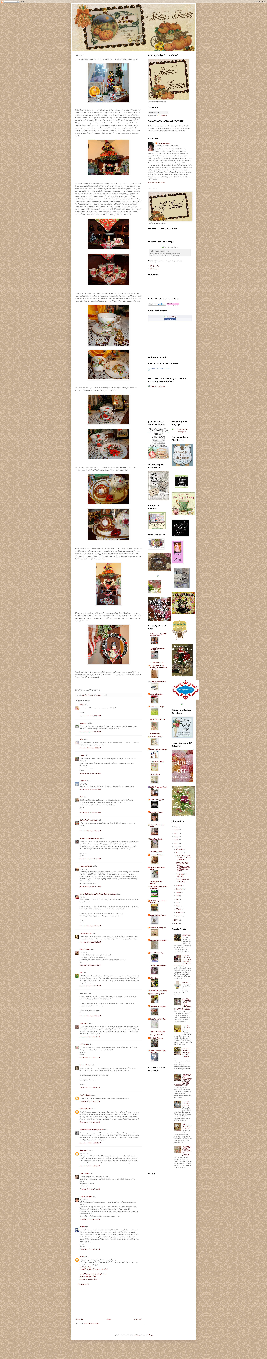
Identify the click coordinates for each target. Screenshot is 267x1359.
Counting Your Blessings (158, 749)
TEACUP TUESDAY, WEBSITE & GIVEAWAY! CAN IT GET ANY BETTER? (182, 961)
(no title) (185, 982)
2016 (176, 830)
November (179, 853)
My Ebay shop (155, 266)
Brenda (82, 1226)
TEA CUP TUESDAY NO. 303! (186, 1103)
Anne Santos (84, 1150)
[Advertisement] (108, 1302)
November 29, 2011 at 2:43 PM (90, 812)
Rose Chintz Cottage (157, 953)
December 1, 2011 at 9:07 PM (90, 1057)
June (178, 899)
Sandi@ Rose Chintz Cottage (89, 838)
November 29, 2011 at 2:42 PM (90, 789)
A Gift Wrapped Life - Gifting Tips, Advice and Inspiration (158, 667)
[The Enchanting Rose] (158, 459)
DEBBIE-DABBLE (157, 762)
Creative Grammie (86, 1196)
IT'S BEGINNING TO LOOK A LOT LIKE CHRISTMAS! (183, 858)
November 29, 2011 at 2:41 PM (90, 773)
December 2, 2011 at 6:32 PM (90, 1101)
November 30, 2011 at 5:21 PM (90, 1016)
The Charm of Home (157, 994)
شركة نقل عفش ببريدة (88, 1276)
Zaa (81, 972)
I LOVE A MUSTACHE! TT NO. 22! (187, 1126)
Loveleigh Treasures (157, 855)
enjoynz (137, 1335)
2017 (176, 826)
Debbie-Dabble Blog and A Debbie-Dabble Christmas (98, 894)
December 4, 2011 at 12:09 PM (90, 1143)
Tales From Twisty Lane (158, 990)
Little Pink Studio (156, 851)
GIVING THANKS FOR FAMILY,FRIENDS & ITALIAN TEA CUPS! (183, 867)
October (179, 885)
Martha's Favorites (164, 143)
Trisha (82, 704)
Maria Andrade (85, 949)
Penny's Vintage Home (158, 915)
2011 (176, 846)
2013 (176, 840)
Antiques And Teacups (158, 681)
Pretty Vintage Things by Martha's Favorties (159, 368)
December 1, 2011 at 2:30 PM (90, 1037)
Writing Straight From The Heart (158, 1051)
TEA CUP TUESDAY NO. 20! (186, 1028)
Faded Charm (155, 774)
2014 (176, 836)
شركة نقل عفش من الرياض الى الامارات (94, 1269)
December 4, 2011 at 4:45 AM (90, 1122)
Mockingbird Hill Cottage (156, 882)
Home (109, 1319)
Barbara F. (83, 723)
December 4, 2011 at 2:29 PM (90, 1166)
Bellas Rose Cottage (157, 706)
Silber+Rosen (154, 978)
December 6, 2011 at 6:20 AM (90, 1249)
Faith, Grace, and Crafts (158, 787)
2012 (176, 843)
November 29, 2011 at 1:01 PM (90, 716)
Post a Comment (83, 1284)
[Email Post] (105, 695)
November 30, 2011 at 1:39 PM (90, 942)
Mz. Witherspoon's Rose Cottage (158, 902)
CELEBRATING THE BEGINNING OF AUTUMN (186, 1151)
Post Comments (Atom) (91, 1323)
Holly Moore (84, 1023)
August (178, 892)
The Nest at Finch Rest (158, 1019)
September (180, 889)
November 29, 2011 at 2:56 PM (90, 831)
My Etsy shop (154, 269)
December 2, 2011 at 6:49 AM (90, 1087)
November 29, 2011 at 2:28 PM (90, 748)
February (179, 912)
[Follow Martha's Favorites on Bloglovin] (157, 305)
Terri (81, 797)
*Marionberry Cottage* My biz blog (158, 649)
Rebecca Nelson (85, 1065)
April (178, 906)
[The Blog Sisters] (182, 465)
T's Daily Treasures (157, 1038)
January (179, 916)
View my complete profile (156, 182)
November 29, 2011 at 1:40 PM (90, 732)
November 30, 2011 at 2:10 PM (90, 986)
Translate (164, 115)
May (177, 902)
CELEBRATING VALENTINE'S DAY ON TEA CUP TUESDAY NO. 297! (182, 1080)
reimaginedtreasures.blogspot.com (91, 1129)
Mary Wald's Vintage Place (157, 868)
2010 (176, 920)
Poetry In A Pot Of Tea (158, 927)
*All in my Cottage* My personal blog (158, 635)
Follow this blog (170, 319)
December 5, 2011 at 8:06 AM (90, 1189)
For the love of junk (157, 799)
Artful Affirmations (156, 694)
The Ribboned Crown (157, 1031)
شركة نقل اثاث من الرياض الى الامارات (93, 1274)
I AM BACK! (186, 935)
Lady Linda (84, 1044)
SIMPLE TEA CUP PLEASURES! (182, 880)
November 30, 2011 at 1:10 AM (90, 886)
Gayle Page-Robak (86, 933)
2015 (176, 833)
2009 (176, 923)
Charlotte (83, 781)
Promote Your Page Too (154, 373)
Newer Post (79, 1319)
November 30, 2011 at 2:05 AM (90, 926)
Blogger (151, 1335)
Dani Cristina (84, 1173)
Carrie (82, 755)
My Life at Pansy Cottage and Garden (158, 887)
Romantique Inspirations (158, 940)
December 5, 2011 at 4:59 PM (90, 1219)
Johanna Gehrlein (86, 866)
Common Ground (156, 737)
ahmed (82, 1256)
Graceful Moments (156, 812)
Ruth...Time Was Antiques (89, 820)
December (179, 849)
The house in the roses (158, 1006)
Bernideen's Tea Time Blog (157, 720)
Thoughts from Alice (157, 1035)
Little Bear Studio (156, 839)
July (177, 895)
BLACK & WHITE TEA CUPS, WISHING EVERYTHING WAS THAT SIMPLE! (182, 1004)
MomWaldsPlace (85, 1095)
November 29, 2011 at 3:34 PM (90, 859)
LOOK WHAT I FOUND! (181, 875)
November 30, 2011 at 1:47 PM (90, 965)
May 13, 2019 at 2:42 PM (88, 1279)
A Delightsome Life (156, 662)
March (178, 909)
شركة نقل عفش (85, 1267)
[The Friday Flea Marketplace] (182, 431)
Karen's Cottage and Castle (157, 826)
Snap (81, 739)
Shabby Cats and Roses (158, 965)
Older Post (137, 1319)
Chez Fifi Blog (155, 733)
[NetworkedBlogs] (170, 317)
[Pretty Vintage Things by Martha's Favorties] (149, 370)
